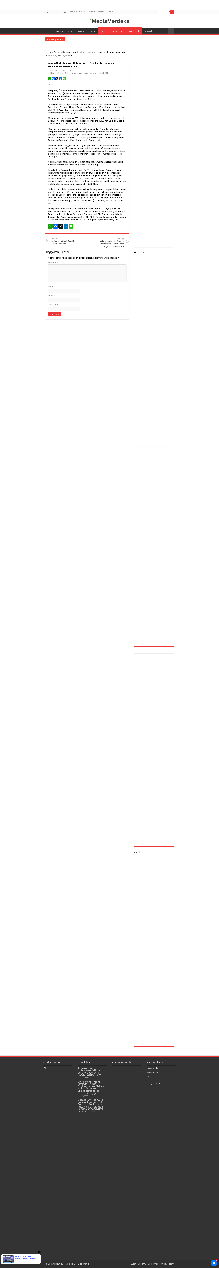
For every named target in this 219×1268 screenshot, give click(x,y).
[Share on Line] (64, 78)
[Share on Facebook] (53, 78)
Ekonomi (59, 52)
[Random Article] (171, 31)
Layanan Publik (134, 31)
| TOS (143, 1263)
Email (51, 295)
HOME (48, 30)
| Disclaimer (153, 1263)
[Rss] (149, 12)
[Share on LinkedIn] (60, 78)
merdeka (54, 70)
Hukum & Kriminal (117, 31)
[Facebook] (152, 12)
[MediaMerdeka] (109, 21)
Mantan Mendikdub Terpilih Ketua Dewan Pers (62, 241)
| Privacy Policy (166, 1263)
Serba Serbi (149, 31)
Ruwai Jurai (59, 31)
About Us (73, 12)
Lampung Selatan (81, 73)
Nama (52, 286)
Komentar (54, 262)
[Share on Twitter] (56, 78)
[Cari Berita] (172, 12)
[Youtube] (156, 12)
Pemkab (93, 31)
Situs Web (53, 304)
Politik (103, 31)
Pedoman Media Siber (96, 12)
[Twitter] (154, 12)
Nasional (81, 31)
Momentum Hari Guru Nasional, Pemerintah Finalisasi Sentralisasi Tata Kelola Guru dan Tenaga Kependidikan (91, 1104)
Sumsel (69, 31)
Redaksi (82, 12)
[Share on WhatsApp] (49, 78)
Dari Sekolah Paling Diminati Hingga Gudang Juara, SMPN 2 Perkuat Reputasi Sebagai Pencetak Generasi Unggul (91, 1087)
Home (50, 52)
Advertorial (112, 12)
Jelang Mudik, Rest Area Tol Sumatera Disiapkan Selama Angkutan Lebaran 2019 (111, 243)
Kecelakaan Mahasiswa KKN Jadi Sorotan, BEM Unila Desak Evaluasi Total (90, 1071)
